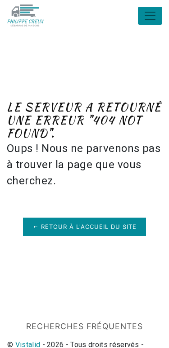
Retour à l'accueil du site (88, 226)
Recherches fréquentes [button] (84, 326)
